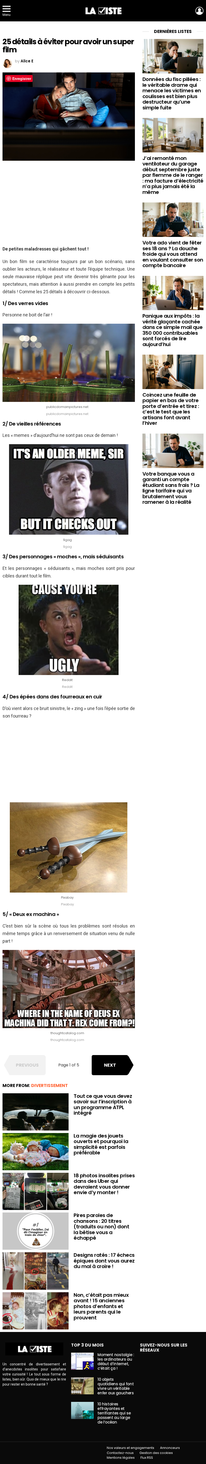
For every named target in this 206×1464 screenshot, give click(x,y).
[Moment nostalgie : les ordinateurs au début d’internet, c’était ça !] (82, 1361)
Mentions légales (121, 1458)
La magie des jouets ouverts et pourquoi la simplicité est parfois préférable (101, 1144)
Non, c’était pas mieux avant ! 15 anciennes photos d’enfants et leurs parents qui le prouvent (101, 1306)
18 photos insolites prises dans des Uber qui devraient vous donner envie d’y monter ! (104, 1184)
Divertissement (49, 1085)
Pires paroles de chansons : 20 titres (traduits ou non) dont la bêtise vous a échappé (101, 1226)
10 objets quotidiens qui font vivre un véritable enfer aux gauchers (115, 1386)
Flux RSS (146, 1458)
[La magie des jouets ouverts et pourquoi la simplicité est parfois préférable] (36, 1151)
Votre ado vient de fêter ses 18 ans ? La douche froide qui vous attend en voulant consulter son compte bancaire (172, 254)
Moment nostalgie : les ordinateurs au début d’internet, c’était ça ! (115, 1361)
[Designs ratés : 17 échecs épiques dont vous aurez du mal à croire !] (36, 1270)
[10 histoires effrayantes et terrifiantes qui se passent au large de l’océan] (82, 1410)
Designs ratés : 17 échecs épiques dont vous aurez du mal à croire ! (104, 1260)
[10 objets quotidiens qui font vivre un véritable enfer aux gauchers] (82, 1385)
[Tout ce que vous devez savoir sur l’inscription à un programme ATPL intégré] (36, 1112)
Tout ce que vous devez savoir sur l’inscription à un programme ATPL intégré (103, 1105)
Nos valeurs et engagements (130, 1448)
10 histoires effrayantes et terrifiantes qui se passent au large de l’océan (114, 1413)
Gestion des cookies (156, 1453)
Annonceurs (170, 1448)
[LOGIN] (199, 11)
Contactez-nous (120, 1453)
